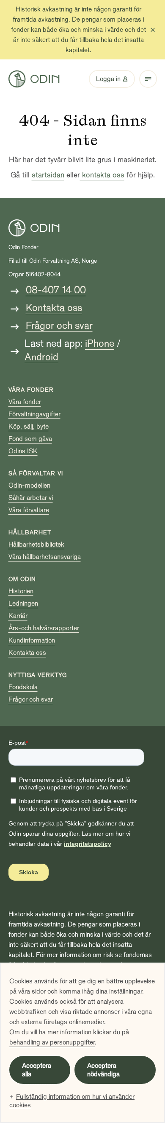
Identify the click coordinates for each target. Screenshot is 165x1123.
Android (41, 357)
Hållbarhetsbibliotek (36, 544)
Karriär (18, 616)
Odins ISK (23, 451)
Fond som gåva (30, 439)
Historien (20, 591)
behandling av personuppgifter (52, 1042)
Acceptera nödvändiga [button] (103, 1069)
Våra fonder (31, 389)
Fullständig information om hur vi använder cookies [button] (72, 1100)
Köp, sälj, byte (28, 426)
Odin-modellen (29, 485)
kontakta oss (102, 175)
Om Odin (22, 579)
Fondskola (23, 687)
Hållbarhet (29, 532)
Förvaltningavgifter (34, 414)
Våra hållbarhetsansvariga (44, 557)
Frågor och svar (59, 326)
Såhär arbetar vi (30, 498)
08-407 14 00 (56, 290)
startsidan (48, 175)
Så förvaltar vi (35, 473)
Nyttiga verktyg (37, 675)
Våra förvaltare (28, 510)
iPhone (99, 343)
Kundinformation (31, 640)
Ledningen (23, 603)
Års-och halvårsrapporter (43, 628)
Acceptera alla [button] (36, 1069)
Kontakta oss (54, 308)
